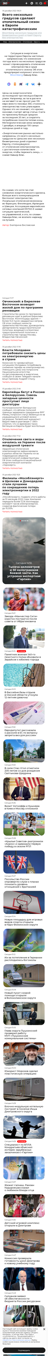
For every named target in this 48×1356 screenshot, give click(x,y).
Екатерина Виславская (22, 225)
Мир (5, 42)
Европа (37, 42)
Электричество (15, 42)
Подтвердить (24, 1350)
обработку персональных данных (17, 1340)
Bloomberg (16, 75)
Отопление (27, 42)
